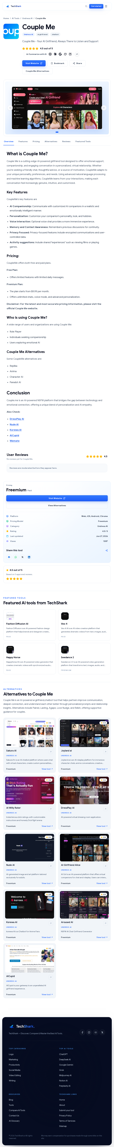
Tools (11, 1105)
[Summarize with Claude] (55, 54)
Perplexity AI (64, 1086)
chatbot (55, 34)
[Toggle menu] (106, 6)
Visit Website (32, 63)
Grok (61, 1070)
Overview (8, 141)
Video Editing (15, 1075)
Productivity (14, 1065)
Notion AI (63, 1080)
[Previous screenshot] (10, 108)
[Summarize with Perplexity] (70, 54)
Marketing (13, 1059)
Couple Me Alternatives (37, 71)
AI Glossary (14, 1121)
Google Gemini (66, 1065)
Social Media (14, 1070)
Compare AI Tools (17, 1110)
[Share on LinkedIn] (29, 557)
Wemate (14, 440)
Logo (11, 1054)
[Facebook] (82, 1032)
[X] (102, 1032)
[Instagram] (89, 1032)
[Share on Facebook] (9, 557)
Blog (11, 1100)
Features (23, 141)
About (62, 1105)
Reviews (66, 141)
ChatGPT (63, 1054)
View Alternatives (57, 505)
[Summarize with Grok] (65, 54)
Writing (12, 1080)
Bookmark (59, 63)
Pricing (36, 141)
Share (79, 63)
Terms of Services (67, 1121)
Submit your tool (66, 1110)
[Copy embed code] (77, 54)
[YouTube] (95, 1032)
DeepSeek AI (65, 1059)
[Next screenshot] (104, 108)
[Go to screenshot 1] (57, 132)
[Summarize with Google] (60, 54)
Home (6, 18)
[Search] (86, 6)
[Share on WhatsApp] (15, 557)
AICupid (14, 435)
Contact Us (14, 1115)
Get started (96, 6)
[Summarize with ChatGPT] (50, 54)
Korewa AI (16, 429)
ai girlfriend (42, 34)
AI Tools (15, 18)
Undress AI (27, 18)
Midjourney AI (65, 1075)
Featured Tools (83, 141)
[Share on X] (22, 557)
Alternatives (51, 141)
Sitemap (63, 1126)
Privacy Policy (65, 1115)
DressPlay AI (17, 418)
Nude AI (14, 424)
